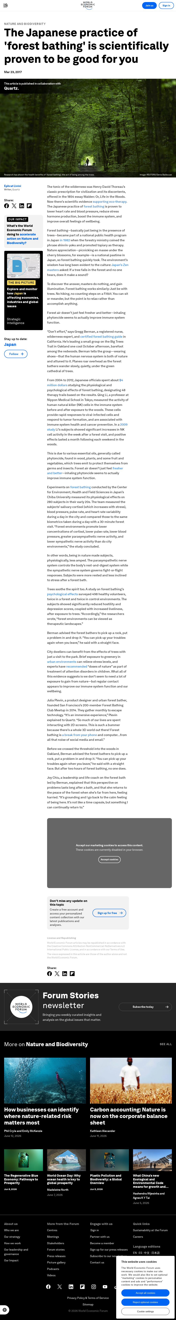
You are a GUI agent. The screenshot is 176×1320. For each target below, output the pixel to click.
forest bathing (94, 206)
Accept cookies (109, 859)
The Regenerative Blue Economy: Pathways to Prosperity (21, 1179)
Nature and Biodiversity (25, 24)
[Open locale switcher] (4, 1309)
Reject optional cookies (145, 1302)
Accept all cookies (145, 1293)
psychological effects (62, 594)
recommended (76, 666)
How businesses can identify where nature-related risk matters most (41, 1116)
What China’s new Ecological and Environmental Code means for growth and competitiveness (149, 1183)
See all (166, 1044)
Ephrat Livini (12, 186)
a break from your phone (79, 735)
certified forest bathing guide (101, 336)
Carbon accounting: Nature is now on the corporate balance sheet (129, 1116)
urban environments (61, 661)
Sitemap (88, 1304)
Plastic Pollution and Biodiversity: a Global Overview (106, 1179)
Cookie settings (145, 1311)
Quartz (11, 88)
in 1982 (65, 240)
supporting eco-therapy (109, 201)
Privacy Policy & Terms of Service (88, 1298)
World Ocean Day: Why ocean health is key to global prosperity (64, 1179)
